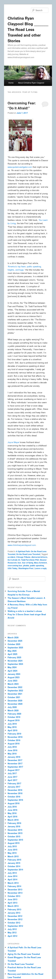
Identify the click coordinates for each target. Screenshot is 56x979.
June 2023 (12, 680)
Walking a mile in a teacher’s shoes (25, 611)
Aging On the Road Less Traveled (24, 953)
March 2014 (13, 882)
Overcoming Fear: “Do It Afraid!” (22, 105)
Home (11, 82)
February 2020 (14, 713)
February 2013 (14, 909)
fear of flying (27, 562)
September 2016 (15, 799)
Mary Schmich (40, 562)
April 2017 (12, 780)
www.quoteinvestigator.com (20, 166)
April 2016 (12, 816)
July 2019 (12, 723)
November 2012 (15, 919)
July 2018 (12, 746)
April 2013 (12, 902)
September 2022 (15, 690)
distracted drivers (39, 557)
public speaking (37, 565)
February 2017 (14, 783)
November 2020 (15, 703)
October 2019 (14, 716)
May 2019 (12, 727)
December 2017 (15, 760)
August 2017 (13, 770)
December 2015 (15, 829)
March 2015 (13, 856)
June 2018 (12, 750)
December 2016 (15, 789)
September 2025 (15, 647)
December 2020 (15, 700)
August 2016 (13, 803)
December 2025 (15, 640)
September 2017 (15, 766)
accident (11, 557)
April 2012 (12, 935)
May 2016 (12, 813)
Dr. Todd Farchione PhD (28, 559)
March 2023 (13, 683)
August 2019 (13, 720)
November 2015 (15, 833)
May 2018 (12, 753)
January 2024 (14, 673)
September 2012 (15, 925)
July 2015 (12, 846)
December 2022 (15, 687)
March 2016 (13, 819)
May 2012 (12, 932)
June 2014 (12, 876)
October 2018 (14, 740)
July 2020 (12, 707)
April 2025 (12, 654)
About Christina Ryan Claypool (31, 82)
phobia (26, 565)
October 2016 (14, 796)
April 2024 (12, 670)
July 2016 (12, 806)
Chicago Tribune (23, 557)
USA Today (12, 568)
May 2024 (12, 667)
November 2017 (15, 763)
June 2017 (12, 776)
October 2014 (14, 866)
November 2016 (15, 793)
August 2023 (13, 677)
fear (19, 562)
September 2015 (15, 839)
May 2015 (12, 852)
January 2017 (14, 786)
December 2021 (15, 693)
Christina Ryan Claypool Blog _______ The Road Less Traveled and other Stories (28, 29)
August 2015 (13, 843)
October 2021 (14, 697)
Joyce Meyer (13, 442)
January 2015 (14, 862)
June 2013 (12, 899)
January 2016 (14, 826)
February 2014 (14, 886)
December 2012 (15, 915)
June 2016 (12, 809)
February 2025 (14, 657)
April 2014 (12, 879)
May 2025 (12, 650)
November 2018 (15, 736)
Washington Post (25, 568)
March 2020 (13, 710)
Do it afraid (12, 559)
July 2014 (12, 872)
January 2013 (14, 912)
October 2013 (14, 896)
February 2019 (14, 733)
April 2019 (12, 730)
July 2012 (12, 929)
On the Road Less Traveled (28, 554)
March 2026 (13, 637)
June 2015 (12, 849)
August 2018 (13, 743)
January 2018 (14, 756)
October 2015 (14, 836)
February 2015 (14, 859)
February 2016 (14, 823)
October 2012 (14, 922)
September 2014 (15, 869)
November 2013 (15, 892)
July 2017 (12, 773)
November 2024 (15, 660)
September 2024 (15, 663)
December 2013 (15, 889)
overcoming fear (15, 565)
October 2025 (14, 644)
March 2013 (13, 905)
